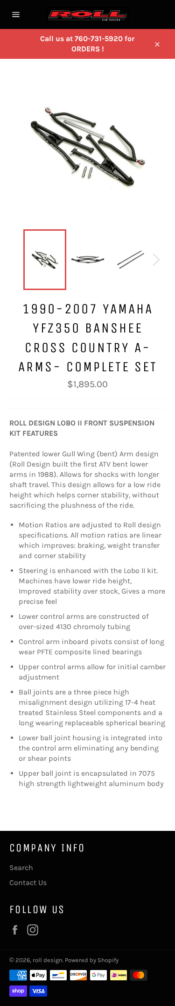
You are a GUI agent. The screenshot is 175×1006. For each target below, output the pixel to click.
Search (21, 867)
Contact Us (28, 882)
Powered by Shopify (92, 959)
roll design (48, 959)
